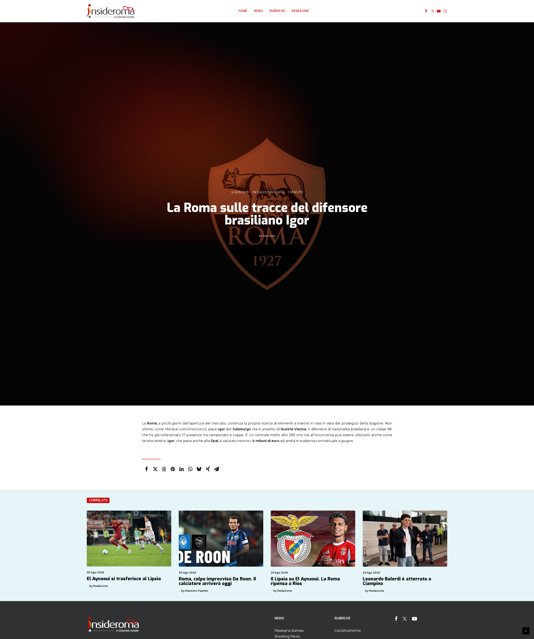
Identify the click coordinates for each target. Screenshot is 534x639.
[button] (426, 11)
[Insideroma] (111, 11)
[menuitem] (243, 11)
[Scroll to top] (525, 631)
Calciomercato (270, 192)
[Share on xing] (208, 469)
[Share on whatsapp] (190, 469)
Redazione (300, 11)
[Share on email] (216, 469)
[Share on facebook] (146, 469)
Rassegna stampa (289, 631)
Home (242, 11)
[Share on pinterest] (173, 469)
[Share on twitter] (155, 469)
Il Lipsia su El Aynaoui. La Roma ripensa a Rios (305, 581)
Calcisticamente (348, 631)
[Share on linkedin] (181, 469)
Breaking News (287, 636)
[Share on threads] (164, 469)
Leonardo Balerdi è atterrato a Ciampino (397, 581)
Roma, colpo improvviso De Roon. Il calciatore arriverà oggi (217, 581)
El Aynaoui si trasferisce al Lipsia (124, 579)
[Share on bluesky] (199, 469)
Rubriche (277, 11)
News (258, 11)
